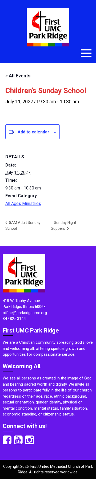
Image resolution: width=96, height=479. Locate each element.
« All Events (17, 75)
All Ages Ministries (23, 203)
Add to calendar (33, 131)
